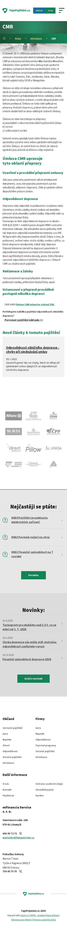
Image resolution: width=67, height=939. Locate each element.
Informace (36, 38)
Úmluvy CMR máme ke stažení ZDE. (35, 304)
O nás (6, 783)
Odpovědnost (10, 751)
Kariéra (39, 795)
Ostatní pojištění (12, 757)
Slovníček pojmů (45, 789)
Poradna (33, 575)
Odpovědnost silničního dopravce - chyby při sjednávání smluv (32, 349)
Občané (39, 10)
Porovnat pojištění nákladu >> (24, 320)
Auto (5, 733)
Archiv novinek (34, 678)
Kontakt (7, 789)
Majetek (7, 739)
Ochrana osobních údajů (49, 783)
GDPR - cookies (37, 915)
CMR (53, 38)
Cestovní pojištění (13, 727)
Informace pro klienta (21, 919)
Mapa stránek (52, 915)
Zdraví (6, 745)
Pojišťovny (8, 795)
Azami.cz (24, 915)
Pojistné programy (46, 745)
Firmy (50, 10)
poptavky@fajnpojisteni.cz (18, 837)
